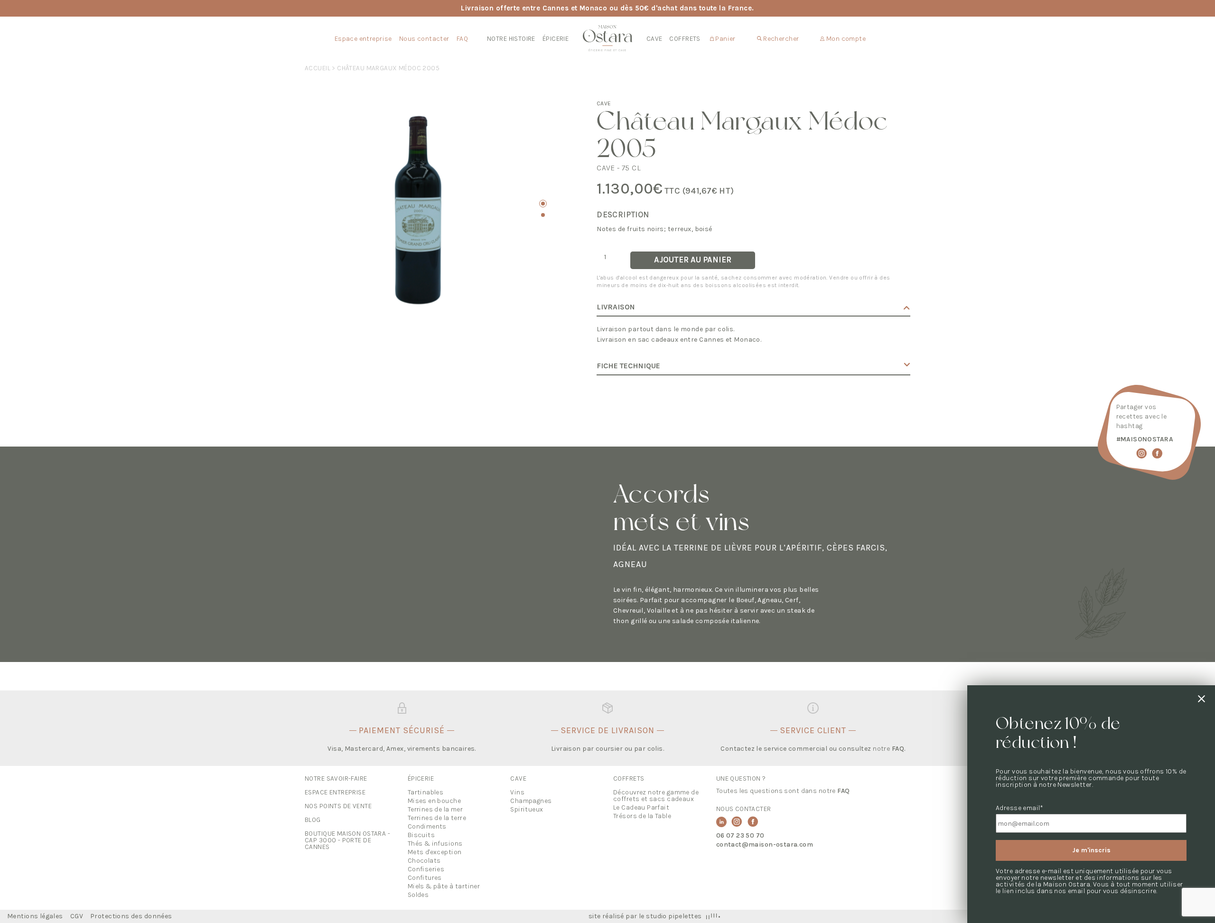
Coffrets (684, 39)
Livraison (616, 307)
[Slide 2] (543, 215)
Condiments (427, 826)
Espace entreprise (363, 39)
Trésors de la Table (642, 816)
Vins (517, 792)
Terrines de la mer (435, 809)
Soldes (418, 895)
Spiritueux (526, 809)
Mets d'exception (435, 852)
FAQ (462, 39)
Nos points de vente (338, 806)
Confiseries (426, 869)
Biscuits (421, 835)
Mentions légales (35, 916)
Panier (725, 39)
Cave (654, 39)
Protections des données (131, 916)
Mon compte (845, 39)
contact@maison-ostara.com (764, 844)
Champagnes (530, 801)
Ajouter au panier (692, 259)
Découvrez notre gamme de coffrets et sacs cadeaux (656, 795)
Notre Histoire (511, 39)
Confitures (425, 878)
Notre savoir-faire (336, 778)
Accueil (317, 68)
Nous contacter (424, 39)
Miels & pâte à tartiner (444, 886)
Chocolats (424, 861)
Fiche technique (628, 366)
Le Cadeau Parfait (641, 807)
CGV (76, 916)
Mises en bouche (434, 801)
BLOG (313, 820)
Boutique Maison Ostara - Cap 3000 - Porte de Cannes (347, 840)
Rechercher (780, 39)
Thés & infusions (435, 843)
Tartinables (426, 792)
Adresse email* (1020, 808)
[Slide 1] (543, 203)
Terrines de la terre (437, 818)
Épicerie (555, 39)
